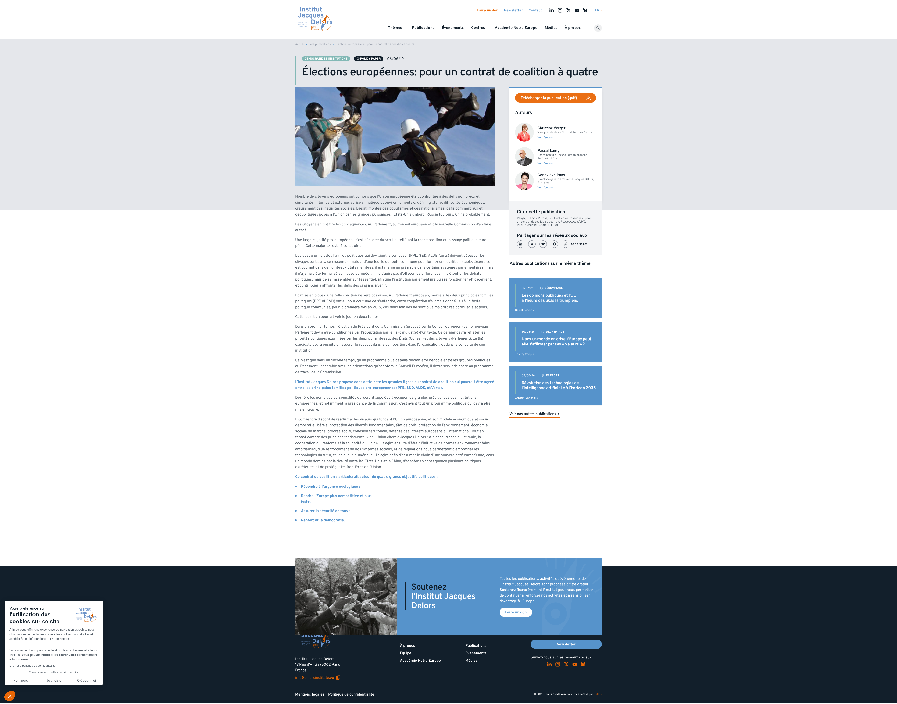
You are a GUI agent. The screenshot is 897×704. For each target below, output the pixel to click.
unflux (598, 694)
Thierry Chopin (524, 354)
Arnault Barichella (526, 398)
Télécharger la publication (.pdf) (549, 97)
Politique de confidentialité (351, 694)
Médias (551, 27)
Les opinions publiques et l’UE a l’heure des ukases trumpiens (550, 297)
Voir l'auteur (545, 137)
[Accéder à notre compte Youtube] (577, 10)
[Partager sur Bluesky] (543, 244)
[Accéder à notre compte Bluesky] (585, 10)
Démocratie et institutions (326, 59)
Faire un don (487, 10)
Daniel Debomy (524, 310)
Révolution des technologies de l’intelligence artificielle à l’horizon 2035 (559, 385)
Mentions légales (309, 694)
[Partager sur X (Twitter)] (532, 244)
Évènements (453, 27)
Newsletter (513, 10)
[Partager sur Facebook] (554, 244)
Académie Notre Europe (516, 27)
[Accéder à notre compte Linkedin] (551, 10)
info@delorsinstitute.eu (318, 677)
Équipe (405, 653)
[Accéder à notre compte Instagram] (560, 10)
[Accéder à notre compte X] (568, 10)
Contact (535, 10)
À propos (407, 645)
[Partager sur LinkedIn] (520, 244)
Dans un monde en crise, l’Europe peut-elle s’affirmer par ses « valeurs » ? (557, 341)
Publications (423, 27)
